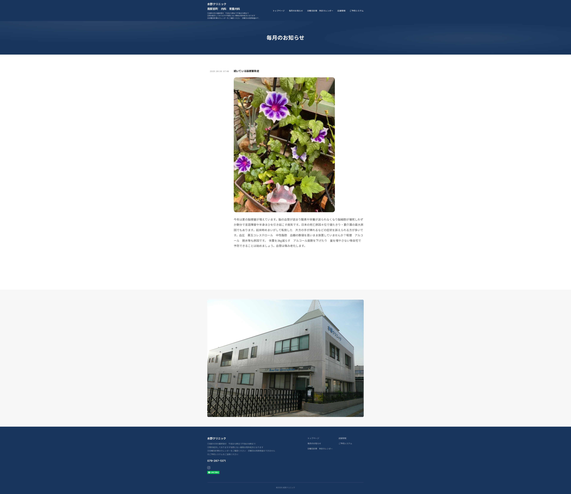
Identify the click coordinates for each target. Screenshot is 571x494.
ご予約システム (357, 11)
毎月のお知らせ (296, 11)
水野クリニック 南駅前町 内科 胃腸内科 (223, 6)
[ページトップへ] (563, 488)
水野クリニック (216, 438)
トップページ (279, 11)
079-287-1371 (216, 460)
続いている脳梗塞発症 (246, 71)
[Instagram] (208, 467)
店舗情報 (341, 11)
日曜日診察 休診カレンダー (320, 11)
